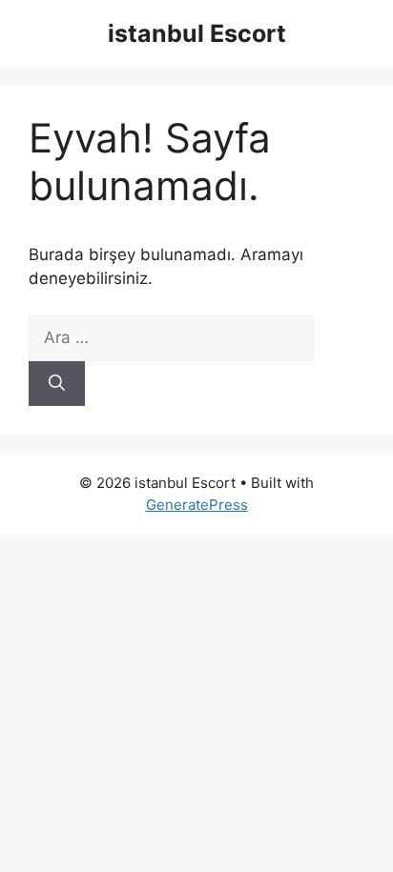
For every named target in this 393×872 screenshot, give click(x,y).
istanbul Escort (197, 33)
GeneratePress (197, 505)
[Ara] (57, 384)
